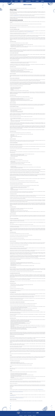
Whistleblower (21, 415)
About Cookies (29, 415)
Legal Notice (25, 415)
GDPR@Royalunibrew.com (17, 15)
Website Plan (34, 415)
